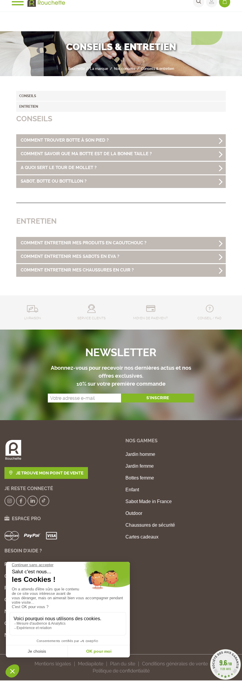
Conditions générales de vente (175, 664)
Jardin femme (139, 466)
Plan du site (122, 664)
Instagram (9, 501)
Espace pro (25, 518)
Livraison (32, 318)
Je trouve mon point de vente (49, 473)
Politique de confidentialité (121, 671)
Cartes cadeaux (141, 537)
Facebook (21, 501)
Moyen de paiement (150, 318)
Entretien (28, 106)
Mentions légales (53, 664)
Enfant (132, 489)
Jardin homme (140, 454)
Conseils (27, 96)
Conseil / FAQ (209, 318)
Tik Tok (44, 501)
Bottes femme (139, 478)
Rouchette (76, 69)
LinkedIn (32, 501)
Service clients (91, 318)
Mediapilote (90, 664)
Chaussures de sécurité (150, 525)
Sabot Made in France (148, 501)
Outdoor (133, 513)
